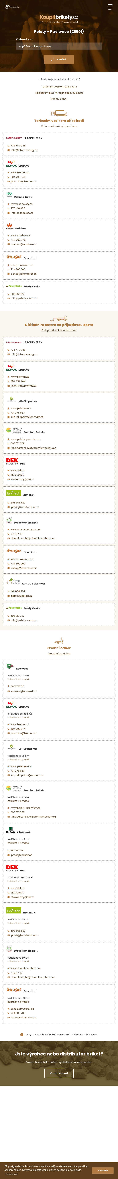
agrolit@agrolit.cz (21, 596)
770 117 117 (17, 534)
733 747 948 (18, 145)
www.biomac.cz (20, 172)
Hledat (61, 59)
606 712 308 (18, 443)
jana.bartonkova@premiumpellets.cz (33, 448)
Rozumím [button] (103, 1170)
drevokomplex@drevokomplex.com (33, 538)
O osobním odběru (59, 653)
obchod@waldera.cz (23, 244)
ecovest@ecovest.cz (23, 691)
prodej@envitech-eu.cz (25, 507)
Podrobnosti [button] (11, 1174)
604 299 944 (18, 177)
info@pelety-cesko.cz (24, 298)
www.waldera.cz (20, 235)
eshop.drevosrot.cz (22, 265)
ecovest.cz (17, 686)
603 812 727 (17, 294)
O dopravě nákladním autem (59, 330)
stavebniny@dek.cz (23, 479)
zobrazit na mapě (18, 679)
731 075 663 (18, 412)
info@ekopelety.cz (22, 213)
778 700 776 (18, 240)
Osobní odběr (59, 99)
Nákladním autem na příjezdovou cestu (59, 93)
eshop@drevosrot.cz (23, 274)
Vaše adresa (24, 39)
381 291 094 (17, 850)
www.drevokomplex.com (26, 529)
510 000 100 (17, 475)
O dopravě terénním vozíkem (59, 126)
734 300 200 (18, 269)
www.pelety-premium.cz (26, 439)
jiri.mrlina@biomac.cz (24, 181)
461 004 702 (18, 591)
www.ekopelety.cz (22, 204)
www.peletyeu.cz (21, 408)
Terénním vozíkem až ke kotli (59, 86)
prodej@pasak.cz (21, 855)
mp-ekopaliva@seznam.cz (27, 417)
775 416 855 (18, 208)
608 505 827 (18, 502)
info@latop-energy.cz (24, 150)
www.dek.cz (18, 470)
